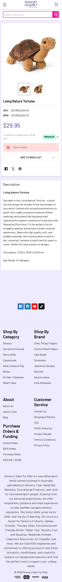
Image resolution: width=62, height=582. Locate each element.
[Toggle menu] (4, 4)
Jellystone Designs (44, 365)
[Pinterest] (20, 169)
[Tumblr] (41, 306)
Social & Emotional (13, 348)
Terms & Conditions (45, 439)
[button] (31, 157)
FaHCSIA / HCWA (12, 459)
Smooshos (40, 360)
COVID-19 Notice (43, 428)
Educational (9, 360)
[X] (13, 169)
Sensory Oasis (42, 377)
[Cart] (57, 4)
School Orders (10, 442)
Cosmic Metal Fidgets (46, 348)
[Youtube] (35, 306)
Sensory (7, 343)
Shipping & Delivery (44, 416)
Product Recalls (42, 433)
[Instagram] (28, 306)
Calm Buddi (40, 354)
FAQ (36, 422)
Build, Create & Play (13, 365)
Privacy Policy (42, 445)
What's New (9, 382)
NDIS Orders (9, 448)
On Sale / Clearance (13, 377)
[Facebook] (6, 169)
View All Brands (42, 382)
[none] (31, 53)
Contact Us (40, 411)
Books (6, 371)
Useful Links (10, 411)
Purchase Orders (12, 454)
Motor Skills (9, 354)
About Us (8, 406)
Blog (5, 417)
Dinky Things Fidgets (45, 343)
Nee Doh (38, 371)
